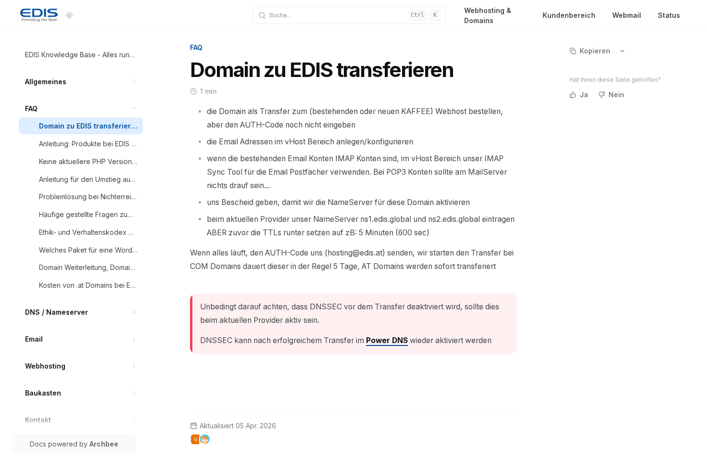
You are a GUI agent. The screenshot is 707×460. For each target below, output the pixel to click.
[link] (81, 54)
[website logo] (39, 15)
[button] (134, 82)
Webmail (626, 15)
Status (669, 15)
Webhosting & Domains (487, 15)
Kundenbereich (569, 15)
